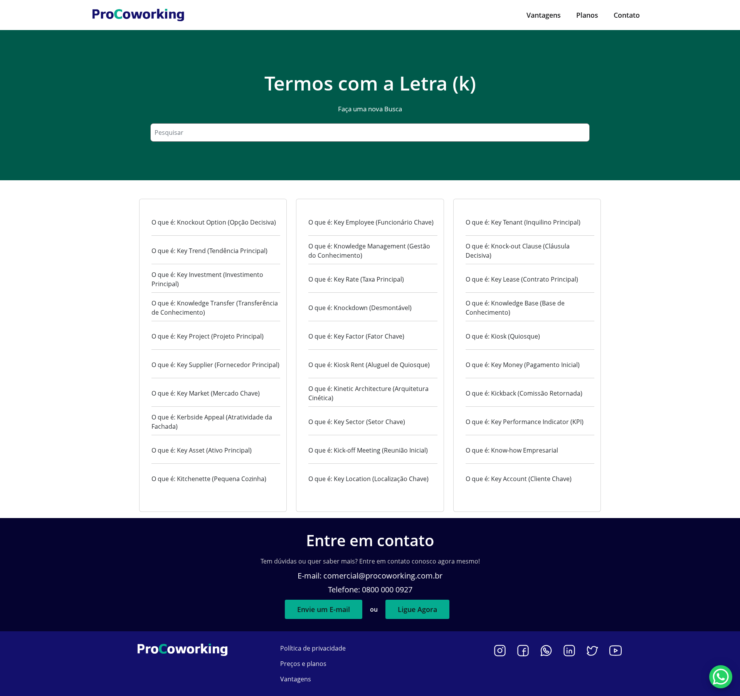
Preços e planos (303, 663)
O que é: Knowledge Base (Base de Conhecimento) (515, 308)
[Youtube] (615, 650)
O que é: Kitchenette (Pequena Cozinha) (208, 479)
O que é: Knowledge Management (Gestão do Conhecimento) (369, 251)
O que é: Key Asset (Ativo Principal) (201, 450)
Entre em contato (370, 540)
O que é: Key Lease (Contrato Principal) (522, 279)
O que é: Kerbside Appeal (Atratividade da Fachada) (211, 422)
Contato (627, 15)
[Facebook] (523, 650)
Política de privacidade (313, 648)
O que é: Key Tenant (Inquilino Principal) (523, 222)
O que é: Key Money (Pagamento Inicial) (523, 365)
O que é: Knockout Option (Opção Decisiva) (213, 222)
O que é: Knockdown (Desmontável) (360, 308)
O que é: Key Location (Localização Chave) (368, 479)
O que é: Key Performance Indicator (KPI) (525, 422)
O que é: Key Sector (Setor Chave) (356, 422)
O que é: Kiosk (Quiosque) (503, 336)
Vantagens (543, 15)
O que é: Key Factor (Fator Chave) (356, 336)
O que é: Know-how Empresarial (512, 450)
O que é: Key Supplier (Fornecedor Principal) (215, 365)
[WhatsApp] (546, 650)
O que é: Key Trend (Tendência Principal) (209, 251)
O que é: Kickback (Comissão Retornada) (524, 393)
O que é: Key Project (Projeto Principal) (207, 336)
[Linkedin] (569, 650)
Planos (587, 15)
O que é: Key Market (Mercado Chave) (205, 393)
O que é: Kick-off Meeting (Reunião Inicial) (368, 450)
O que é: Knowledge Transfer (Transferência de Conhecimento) (214, 308)
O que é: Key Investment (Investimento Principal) (207, 279)
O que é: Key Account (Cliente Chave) (519, 479)
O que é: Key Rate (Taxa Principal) (356, 279)
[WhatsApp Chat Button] (720, 676)
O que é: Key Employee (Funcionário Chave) (371, 222)
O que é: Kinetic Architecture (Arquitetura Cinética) (368, 393)
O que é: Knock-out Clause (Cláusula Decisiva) (518, 251)
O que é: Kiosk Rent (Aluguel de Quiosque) (369, 365)
